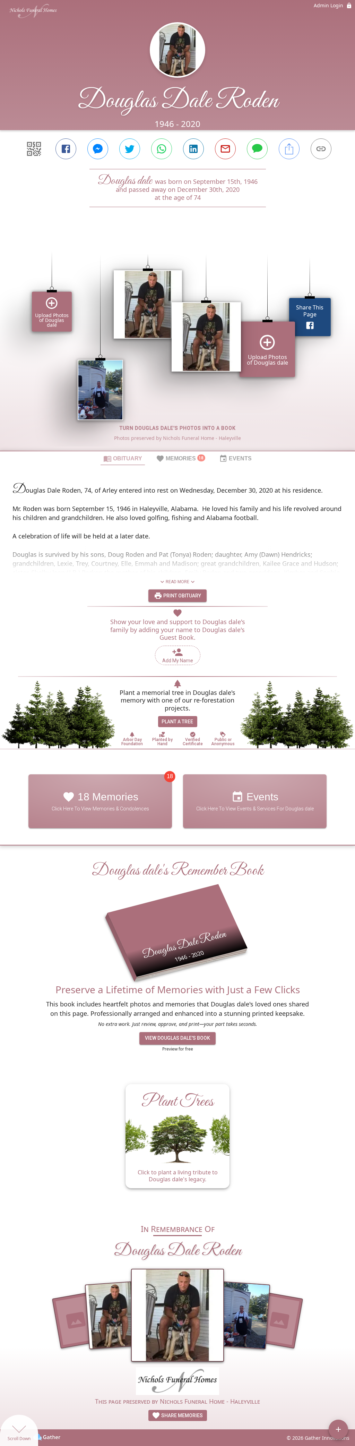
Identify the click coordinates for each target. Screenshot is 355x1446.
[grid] (177, 340)
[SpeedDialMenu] (338, 1429)
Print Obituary (181, 595)
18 (170, 776)
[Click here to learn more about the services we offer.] (177, 1382)
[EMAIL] (225, 148)
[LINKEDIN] (193, 148)
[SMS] (257, 148)
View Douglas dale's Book (177, 1038)
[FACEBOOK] (65, 148)
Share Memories (181, 1415)
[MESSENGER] (97, 148)
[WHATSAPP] (161, 148)
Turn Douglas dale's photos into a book (178, 428)
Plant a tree (177, 721)
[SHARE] (289, 148)
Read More (177, 581)
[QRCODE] (34, 148)
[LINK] (321, 148)
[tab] (123, 458)
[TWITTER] (129, 148)
